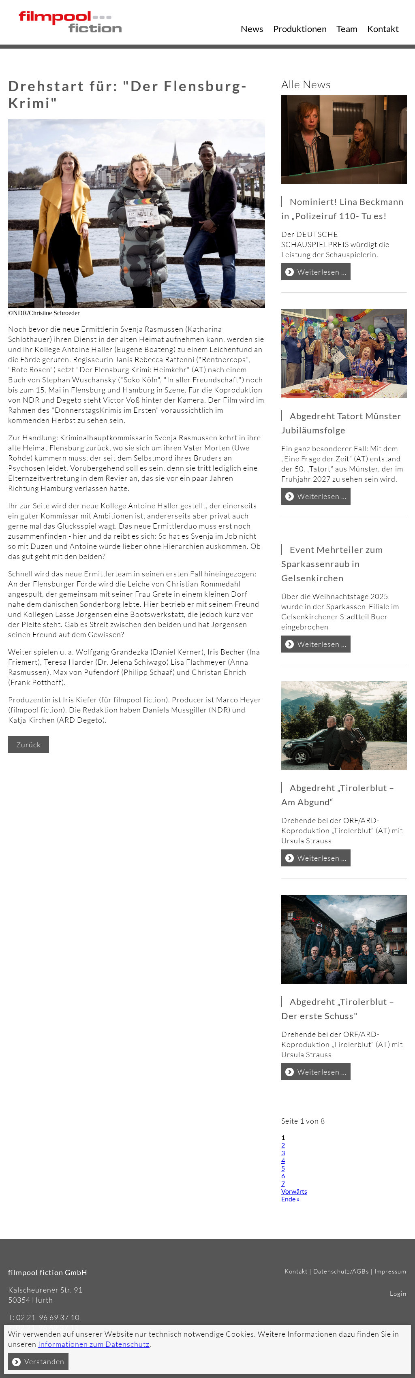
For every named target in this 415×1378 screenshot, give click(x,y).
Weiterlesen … (324, 273)
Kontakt (383, 28)
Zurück (28, 744)
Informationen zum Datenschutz (94, 1344)
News (252, 28)
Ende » (290, 1199)
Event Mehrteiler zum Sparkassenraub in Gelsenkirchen (332, 563)
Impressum (390, 1271)
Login (398, 1293)
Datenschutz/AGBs (341, 1271)
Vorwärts (294, 1191)
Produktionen (300, 28)
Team (346, 28)
